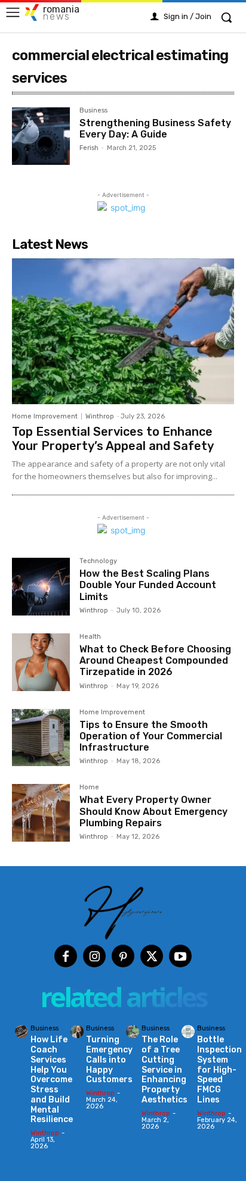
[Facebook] (65, 956)
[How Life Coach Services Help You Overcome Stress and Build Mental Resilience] (21, 1031)
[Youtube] (180, 956)
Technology (98, 561)
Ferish (89, 148)
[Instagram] (94, 956)
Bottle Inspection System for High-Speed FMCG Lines (219, 1070)
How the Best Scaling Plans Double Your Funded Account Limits (147, 585)
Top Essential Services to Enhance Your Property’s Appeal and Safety (113, 438)
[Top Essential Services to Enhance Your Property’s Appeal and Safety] (123, 331)
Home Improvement (45, 416)
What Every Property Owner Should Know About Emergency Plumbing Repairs (153, 811)
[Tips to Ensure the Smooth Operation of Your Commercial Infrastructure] (41, 738)
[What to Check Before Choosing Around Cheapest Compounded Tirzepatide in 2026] (41, 662)
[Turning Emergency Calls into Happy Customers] (77, 1031)
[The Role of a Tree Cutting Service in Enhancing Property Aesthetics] (132, 1031)
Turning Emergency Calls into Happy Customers (109, 1060)
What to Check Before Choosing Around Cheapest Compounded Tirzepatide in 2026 (155, 660)
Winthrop (99, 416)
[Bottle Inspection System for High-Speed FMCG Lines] (188, 1031)
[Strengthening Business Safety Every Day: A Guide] (41, 136)
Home (89, 787)
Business (93, 110)
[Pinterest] (123, 956)
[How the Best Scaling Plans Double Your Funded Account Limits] (41, 587)
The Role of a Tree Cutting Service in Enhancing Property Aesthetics (164, 1070)
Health (90, 637)
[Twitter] (151, 956)
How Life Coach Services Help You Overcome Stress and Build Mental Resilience (51, 1079)
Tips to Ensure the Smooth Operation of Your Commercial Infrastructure (150, 736)
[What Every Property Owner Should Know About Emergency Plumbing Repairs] (41, 813)
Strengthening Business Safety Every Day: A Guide (155, 128)
